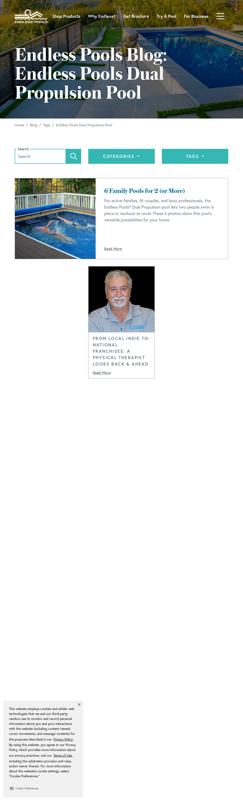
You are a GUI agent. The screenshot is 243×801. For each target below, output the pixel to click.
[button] (24, 788)
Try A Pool (166, 16)
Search (23, 149)
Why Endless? (102, 16)
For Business (196, 16)
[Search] (73, 156)
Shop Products (66, 16)
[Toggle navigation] (220, 16)
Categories (119, 156)
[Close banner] (79, 704)
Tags (193, 156)
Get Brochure (136, 16)
